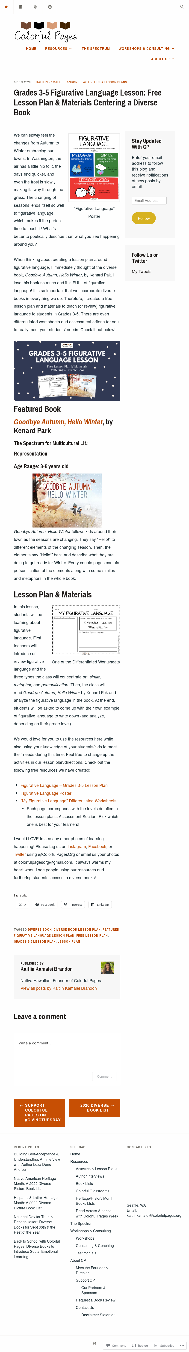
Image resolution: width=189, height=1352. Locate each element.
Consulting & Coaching (95, 1245)
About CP (160, 58)
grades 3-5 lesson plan (35, 941)
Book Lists (84, 1183)
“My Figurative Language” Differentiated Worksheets (68, 800)
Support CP (85, 1280)
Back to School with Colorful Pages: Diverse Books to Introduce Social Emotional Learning (37, 1248)
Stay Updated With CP (147, 143)
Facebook (97, 846)
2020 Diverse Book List (94, 1108)
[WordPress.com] (35, 6)
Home (31, 48)
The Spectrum (96, 48)
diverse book (40, 929)
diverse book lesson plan (77, 929)
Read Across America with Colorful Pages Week (97, 1213)
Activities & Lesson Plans (105, 82)
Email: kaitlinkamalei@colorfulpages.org (154, 1213)
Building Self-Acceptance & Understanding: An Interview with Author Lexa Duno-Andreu (37, 1161)
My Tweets (141, 271)
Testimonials (86, 1253)
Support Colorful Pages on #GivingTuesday (43, 1112)
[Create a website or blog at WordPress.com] (94, 1344)
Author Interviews (90, 1176)
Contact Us (85, 1307)
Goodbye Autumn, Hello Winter (58, 422)
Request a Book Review (95, 1300)
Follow (144, 218)
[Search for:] (182, 7)
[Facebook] (21, 6)
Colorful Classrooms (92, 1190)
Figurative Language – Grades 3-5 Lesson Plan (64, 785)
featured (111, 929)
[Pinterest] (50, 6)
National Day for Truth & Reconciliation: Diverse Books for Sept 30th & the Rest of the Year (34, 1224)
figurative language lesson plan (44, 935)
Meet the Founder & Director (92, 1270)
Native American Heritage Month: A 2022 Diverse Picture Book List (35, 1183)
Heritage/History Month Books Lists (94, 1201)
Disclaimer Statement (98, 1314)
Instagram (77, 846)
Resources (56, 48)
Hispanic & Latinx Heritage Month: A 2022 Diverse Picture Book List (36, 1203)
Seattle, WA (136, 1205)
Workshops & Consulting (144, 48)
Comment (104, 1076)
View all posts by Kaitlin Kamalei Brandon (59, 988)
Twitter (20, 854)
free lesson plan (92, 935)
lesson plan (69, 941)
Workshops (85, 1238)
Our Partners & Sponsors (93, 1290)
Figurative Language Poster (46, 793)
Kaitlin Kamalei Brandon (56, 82)
